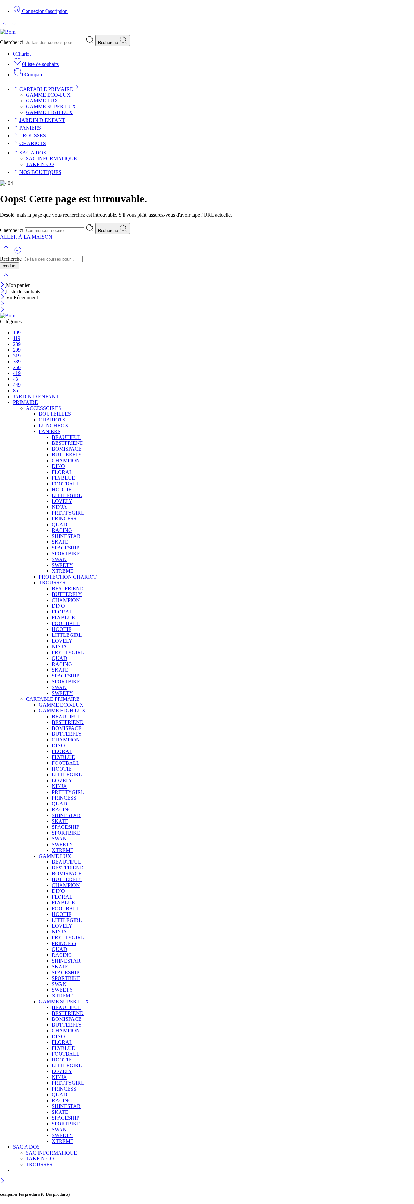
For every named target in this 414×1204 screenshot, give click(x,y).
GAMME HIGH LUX (49, 112)
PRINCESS (64, 518)
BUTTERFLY (67, 454)
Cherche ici (12, 42)
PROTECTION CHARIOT (68, 577)
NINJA (59, 507)
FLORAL (62, 472)
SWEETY (62, 565)
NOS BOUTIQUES (40, 172)
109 (17, 332)
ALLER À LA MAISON (26, 237)
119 (16, 338)
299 (17, 350)
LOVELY (62, 501)
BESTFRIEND (68, 443)
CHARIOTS (32, 143)
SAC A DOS (32, 152)
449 (17, 385)
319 (17, 355)
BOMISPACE (67, 449)
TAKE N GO (40, 164)
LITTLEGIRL (67, 495)
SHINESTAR (66, 536)
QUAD (59, 524)
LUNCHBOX (54, 425)
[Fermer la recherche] (6, 279)
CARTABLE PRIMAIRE (46, 89)
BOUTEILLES (55, 414)
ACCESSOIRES (43, 408)
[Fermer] (3, 285)
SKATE (60, 542)
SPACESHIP (65, 547)
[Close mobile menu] (2, 310)
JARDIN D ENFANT (42, 120)
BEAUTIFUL (66, 437)
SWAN (59, 559)
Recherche (108, 42)
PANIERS (30, 128)
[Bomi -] (8, 32)
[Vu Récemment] (18, 252)
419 (17, 373)
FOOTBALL (66, 483)
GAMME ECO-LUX (48, 95)
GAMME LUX (42, 100)
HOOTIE (61, 489)
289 (17, 344)
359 (17, 367)
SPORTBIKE (66, 553)
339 (17, 361)
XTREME (62, 571)
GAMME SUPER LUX (51, 106)
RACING (62, 530)
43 (15, 379)
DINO (58, 466)
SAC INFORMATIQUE (51, 158)
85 (15, 390)
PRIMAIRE (25, 402)
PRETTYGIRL (68, 513)
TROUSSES (32, 135)
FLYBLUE (63, 478)
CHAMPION (66, 460)
